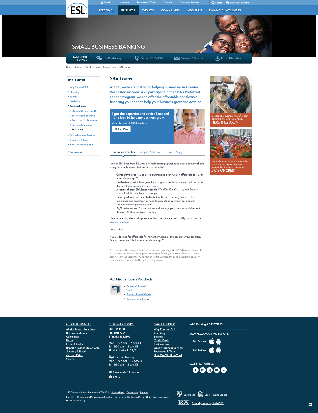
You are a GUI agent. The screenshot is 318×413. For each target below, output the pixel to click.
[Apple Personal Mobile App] (212, 341)
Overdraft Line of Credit (84, 111)
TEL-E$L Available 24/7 (122, 350)
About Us (194, 10)
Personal (106, 10)
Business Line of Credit (83, 115)
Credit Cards (76, 101)
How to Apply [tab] (174, 152)
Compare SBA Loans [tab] (150, 152)
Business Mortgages (82, 124)
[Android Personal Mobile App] (219, 341)
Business (128, 10)
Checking (74, 91)
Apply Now (121, 129)
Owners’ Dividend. (120, 222)
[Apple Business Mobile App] (212, 350)
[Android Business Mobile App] (219, 350)
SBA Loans (77, 129)
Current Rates (74, 355)
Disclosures (132, 392)
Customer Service (121, 324)
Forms (69, 340)
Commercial (75, 152)
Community (170, 10)
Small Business (93, 67)
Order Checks (74, 344)
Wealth (148, 10)
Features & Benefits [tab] (123, 152)
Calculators (73, 336)
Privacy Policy (118, 392)
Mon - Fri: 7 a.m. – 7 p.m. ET (125, 343)
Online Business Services (82, 135)
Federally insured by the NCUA (207, 403)
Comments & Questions (127, 372)
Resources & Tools (79, 139)
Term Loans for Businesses (85, 120)
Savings (73, 96)
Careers (71, 359)
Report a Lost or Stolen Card (83, 348)
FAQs (116, 377)
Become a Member (77, 333)
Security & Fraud (76, 351)
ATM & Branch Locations (80, 329)
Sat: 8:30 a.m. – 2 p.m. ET (123, 346)
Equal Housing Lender (216, 394)
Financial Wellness (225, 10)
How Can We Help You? (82, 144)
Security (144, 392)
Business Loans (109, 67)
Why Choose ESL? (79, 87)
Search (218, 2)
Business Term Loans (138, 299)
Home (69, 67)
